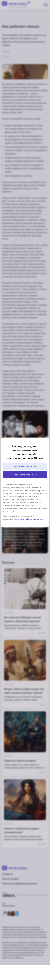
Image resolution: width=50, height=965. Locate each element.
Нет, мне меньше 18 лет (25, 474)
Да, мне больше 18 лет (25, 466)
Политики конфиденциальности (29, 519)
